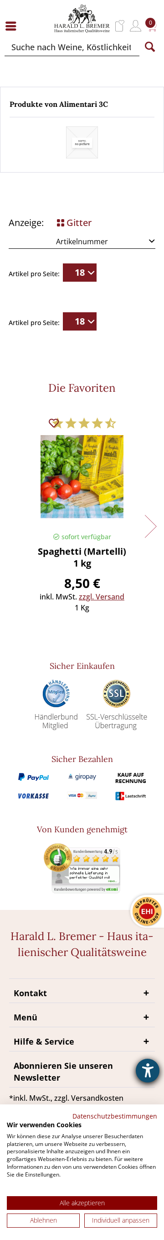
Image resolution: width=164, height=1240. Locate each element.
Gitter (78, 222)
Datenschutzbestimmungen (114, 1116)
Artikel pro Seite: (34, 273)
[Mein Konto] (135, 26)
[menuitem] (13, 26)
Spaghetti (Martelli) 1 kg (82, 557)
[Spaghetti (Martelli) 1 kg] (82, 480)
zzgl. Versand (101, 597)
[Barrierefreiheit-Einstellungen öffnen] (147, 1070)
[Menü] (13, 26)
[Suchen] (149, 47)
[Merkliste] (120, 26)
